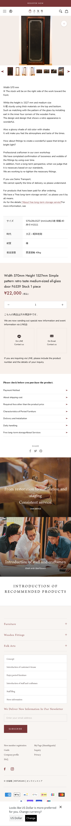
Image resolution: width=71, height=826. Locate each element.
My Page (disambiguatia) (45, 745)
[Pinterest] (40, 450)
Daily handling (10, 425)
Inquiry (37, 749)
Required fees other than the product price (23, 404)
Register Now (36, 3)
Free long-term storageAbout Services (21, 432)
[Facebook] (30, 450)
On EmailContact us (52, 343)
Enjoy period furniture (16, 675)
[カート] (66, 11)
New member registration (15, 745)
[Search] (60, 11)
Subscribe (15, 728)
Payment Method (11, 390)
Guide (6, 749)
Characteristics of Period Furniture (19, 411)
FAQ (6, 759)
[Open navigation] (4, 11)
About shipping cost (12, 397)
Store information (14, 699)
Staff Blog (11, 691)
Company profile (11, 754)
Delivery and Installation (15, 418)
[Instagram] (12, 769)
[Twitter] (35, 450)
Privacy (37, 754)
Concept (10, 658)
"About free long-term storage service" (41, 202)
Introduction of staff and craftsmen (22, 683)
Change (31, 818)
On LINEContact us (19, 343)
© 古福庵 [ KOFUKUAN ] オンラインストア (23, 781)
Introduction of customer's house (21, 666)
